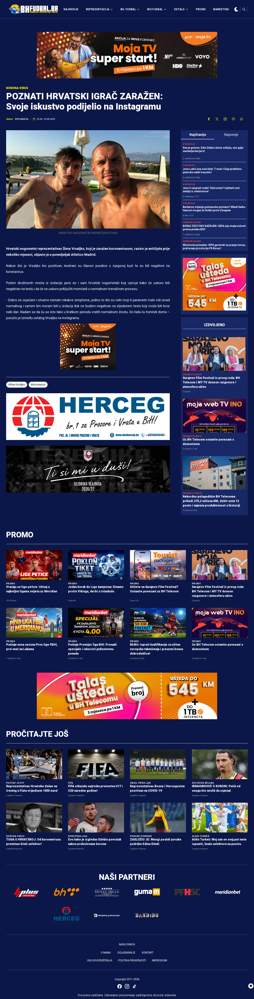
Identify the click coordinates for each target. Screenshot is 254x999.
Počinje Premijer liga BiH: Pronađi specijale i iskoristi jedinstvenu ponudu (92, 649)
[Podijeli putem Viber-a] (233, 119)
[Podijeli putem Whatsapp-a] (242, 119)
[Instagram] (127, 986)
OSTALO (179, 9)
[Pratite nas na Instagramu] (225, 119)
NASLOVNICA (127, 944)
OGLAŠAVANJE (126, 952)
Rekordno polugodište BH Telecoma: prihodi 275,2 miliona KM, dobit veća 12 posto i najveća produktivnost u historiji (211, 501)
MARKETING (221, 9)
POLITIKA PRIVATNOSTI (132, 960)
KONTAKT (147, 952)
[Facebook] (119, 986)
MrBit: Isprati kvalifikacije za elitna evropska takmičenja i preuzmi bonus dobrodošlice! (156, 649)
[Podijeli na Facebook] (209, 119)
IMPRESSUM (159, 960)
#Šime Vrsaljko (16, 384)
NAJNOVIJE (71, 9)
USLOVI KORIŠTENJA (99, 960)
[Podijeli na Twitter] (217, 119)
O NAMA (106, 952)
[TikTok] (134, 986)
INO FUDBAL (155, 9)
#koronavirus (38, 384)
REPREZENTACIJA (97, 9)
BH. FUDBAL (128, 9)
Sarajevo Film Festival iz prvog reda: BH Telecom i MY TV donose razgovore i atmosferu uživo (211, 382)
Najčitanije (197, 135)
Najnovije (231, 135)
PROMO (201, 9)
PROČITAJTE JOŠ (37, 734)
